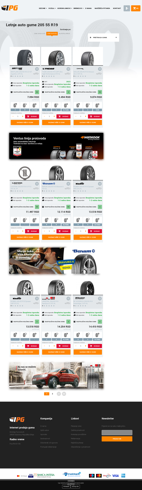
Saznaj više (75, 486)
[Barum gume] (56, 261)
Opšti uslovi (44, 430)
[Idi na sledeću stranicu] (58, 393)
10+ (37, 92)
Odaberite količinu (16, 113)
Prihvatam (66, 486)
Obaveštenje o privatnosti (80, 447)
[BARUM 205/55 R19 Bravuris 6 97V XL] (56, 171)
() (136, 8)
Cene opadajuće (39, 34)
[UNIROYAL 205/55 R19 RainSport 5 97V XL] (56, 285)
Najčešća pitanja (102, 8)
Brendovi (78, 8)
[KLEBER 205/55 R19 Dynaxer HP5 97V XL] (88, 171)
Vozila (51, 8)
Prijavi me (117, 439)
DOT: (45, 82)
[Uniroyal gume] (56, 375)
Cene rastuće (52, 34)
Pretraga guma (100, 37)
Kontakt (117, 8)
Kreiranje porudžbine (78, 434)
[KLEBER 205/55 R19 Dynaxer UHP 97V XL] (25, 285)
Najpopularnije (64, 34)
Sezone (42, 8)
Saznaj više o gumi (25, 122)
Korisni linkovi (63, 8)
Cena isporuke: (18, 83)
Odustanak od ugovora (48, 443)
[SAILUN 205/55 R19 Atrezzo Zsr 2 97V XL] (88, 56)
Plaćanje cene (76, 426)
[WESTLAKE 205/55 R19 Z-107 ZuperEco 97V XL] (25, 56)
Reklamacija (75, 438)
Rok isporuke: (17, 86)
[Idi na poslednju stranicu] (64, 393)
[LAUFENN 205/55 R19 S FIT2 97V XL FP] (25, 171)
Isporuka (43, 434)
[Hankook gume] (56, 146)
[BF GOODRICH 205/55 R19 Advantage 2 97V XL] (88, 285)
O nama (88, 8)
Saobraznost (45, 438)
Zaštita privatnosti (78, 430)
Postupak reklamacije (48, 447)
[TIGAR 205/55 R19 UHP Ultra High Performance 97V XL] (56, 56)
